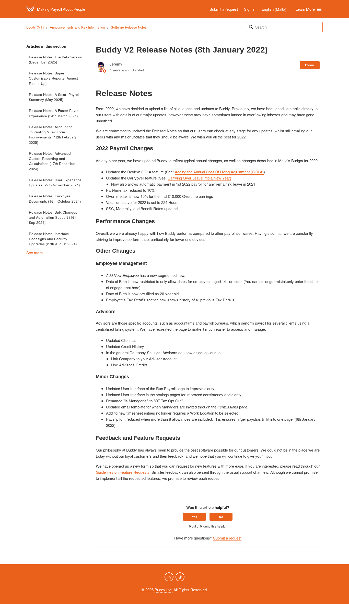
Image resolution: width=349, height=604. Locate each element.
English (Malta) (273, 9)
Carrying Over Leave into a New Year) (199, 178)
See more (34, 252)
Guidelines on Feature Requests (122, 472)
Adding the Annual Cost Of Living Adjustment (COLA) (219, 171)
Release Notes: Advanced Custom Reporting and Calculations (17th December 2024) (52, 161)
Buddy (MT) (35, 27)
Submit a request (224, 9)
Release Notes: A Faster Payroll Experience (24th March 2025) (54, 113)
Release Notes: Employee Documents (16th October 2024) (55, 198)
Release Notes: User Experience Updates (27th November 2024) (55, 182)
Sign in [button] (249, 9)
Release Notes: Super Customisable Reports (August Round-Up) (53, 78)
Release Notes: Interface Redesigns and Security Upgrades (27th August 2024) (53, 239)
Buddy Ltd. (163, 589)
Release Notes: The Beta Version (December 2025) (55, 60)
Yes (194, 517)
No (221, 517)
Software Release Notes (129, 27)
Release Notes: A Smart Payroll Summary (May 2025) (54, 97)
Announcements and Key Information (77, 27)
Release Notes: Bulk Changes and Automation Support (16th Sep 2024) (53, 217)
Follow (309, 65)
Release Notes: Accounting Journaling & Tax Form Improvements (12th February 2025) (53, 134)
